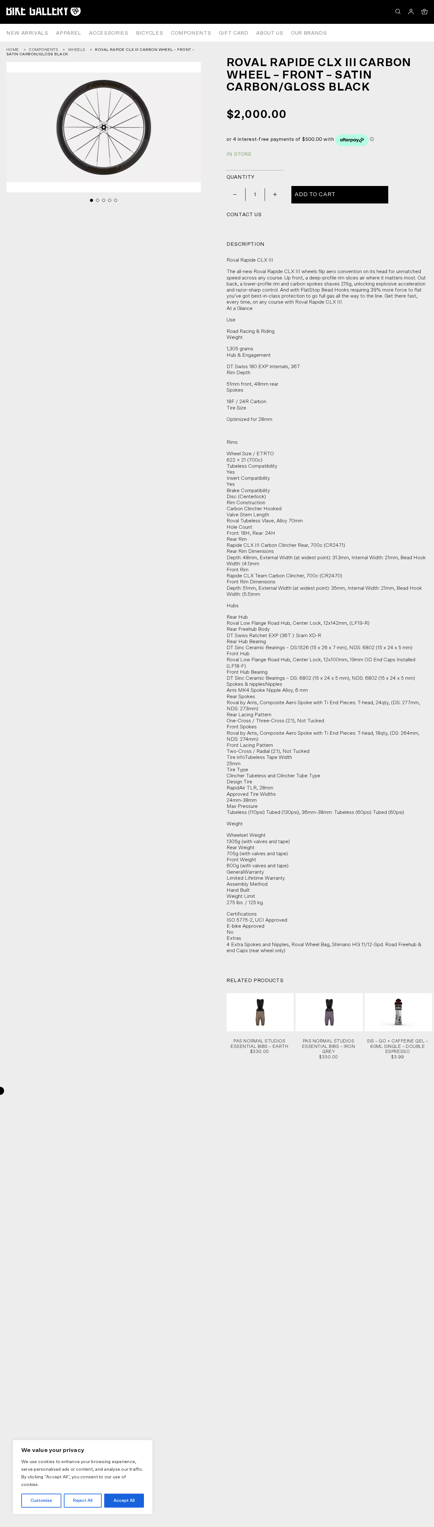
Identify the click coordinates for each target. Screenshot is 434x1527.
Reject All (82, 1500)
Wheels (76, 50)
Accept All (124, 1500)
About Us (269, 33)
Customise (41, 1500)
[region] (83, 1477)
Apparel (68, 33)
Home (12, 50)
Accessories (108, 33)
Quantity (240, 177)
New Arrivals (27, 33)
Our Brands (309, 33)
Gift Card (233, 33)
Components (191, 33)
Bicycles (149, 33)
